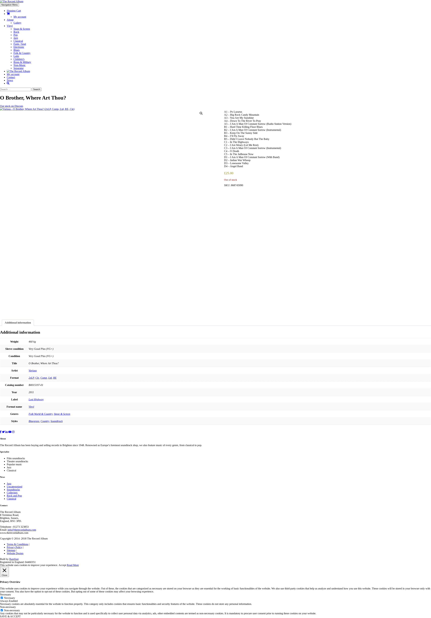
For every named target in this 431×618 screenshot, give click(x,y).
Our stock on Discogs (11, 106)
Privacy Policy (14, 547)
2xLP (31, 377)
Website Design (15, 553)
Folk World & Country (41, 414)
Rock (16, 31)
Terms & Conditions (17, 544)
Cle (37, 377)
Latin (16, 56)
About (10, 19)
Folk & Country (21, 53)
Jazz (15, 37)
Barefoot (14, 559)
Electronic (18, 47)
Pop (15, 34)
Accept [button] (62, 565)
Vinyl (10, 25)
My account (19, 16)
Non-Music (19, 65)
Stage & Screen (21, 28)
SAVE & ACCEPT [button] (10, 616)
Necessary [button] (5, 594)
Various (33, 370)
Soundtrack (57, 421)
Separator (18, 68)
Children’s (18, 59)
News (10, 80)
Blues (16, 50)
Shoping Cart (14, 10)
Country (45, 421)
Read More (73, 565)
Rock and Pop (14, 495)
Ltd (50, 377)
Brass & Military (22, 62)
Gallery (17, 22)
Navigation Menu (9, 5)
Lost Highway (36, 399)
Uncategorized (14, 486)
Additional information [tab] (18, 322)
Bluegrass (34, 421)
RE (55, 377)
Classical (18, 41)
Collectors (12, 492)
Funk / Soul (19, 44)
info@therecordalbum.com (22, 529)
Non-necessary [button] (8, 607)
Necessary (9, 597)
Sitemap (11, 550)
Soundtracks (13, 489)
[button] (201, 113)
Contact (11, 77)
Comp (43, 377)
